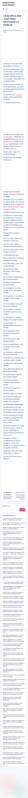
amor (20, 146)
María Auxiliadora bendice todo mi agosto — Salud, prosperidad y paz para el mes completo (13, 533)
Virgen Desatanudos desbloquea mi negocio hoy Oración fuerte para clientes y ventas (13, 597)
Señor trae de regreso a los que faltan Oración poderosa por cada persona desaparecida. (12, 699)
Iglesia (5, 141)
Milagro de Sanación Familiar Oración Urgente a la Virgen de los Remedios (14, 680)
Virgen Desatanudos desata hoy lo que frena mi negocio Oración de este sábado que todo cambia (14, 716)
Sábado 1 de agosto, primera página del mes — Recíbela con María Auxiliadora (14, 528)
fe (4, 137)
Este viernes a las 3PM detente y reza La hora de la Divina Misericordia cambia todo (14, 758)
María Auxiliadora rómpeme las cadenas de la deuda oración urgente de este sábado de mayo (14, 722)
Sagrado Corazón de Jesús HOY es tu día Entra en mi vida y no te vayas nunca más (12, 611)
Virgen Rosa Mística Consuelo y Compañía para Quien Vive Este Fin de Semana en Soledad (13, 558)
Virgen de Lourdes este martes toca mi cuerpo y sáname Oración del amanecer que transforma (13, 625)
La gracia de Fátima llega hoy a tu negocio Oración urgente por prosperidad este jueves (14, 727)
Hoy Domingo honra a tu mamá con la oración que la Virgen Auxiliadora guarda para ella (14, 753)
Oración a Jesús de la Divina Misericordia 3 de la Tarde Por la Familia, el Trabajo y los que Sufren (14, 631)
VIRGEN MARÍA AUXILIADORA (8, 4)
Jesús (22, 207)
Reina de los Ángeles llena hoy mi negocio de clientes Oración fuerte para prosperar (13, 606)
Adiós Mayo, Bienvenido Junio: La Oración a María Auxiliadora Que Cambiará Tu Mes (13, 636)
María (8, 209)
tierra (14, 204)
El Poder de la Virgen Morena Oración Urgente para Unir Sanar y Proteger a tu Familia (14, 684)
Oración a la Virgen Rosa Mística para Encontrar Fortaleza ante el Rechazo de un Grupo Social (13, 544)
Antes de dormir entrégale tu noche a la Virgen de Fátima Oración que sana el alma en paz (14, 763)
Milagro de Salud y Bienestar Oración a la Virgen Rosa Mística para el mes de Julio (13, 572)
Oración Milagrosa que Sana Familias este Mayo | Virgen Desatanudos (13, 649)
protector (18, 94)
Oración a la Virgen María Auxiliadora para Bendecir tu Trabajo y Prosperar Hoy (13, 519)
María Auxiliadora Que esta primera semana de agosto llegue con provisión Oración (14, 523)
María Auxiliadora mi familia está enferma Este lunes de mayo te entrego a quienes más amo (14, 748)
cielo (15, 149)
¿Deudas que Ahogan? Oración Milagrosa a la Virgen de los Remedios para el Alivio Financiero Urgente (14, 588)
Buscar (5, 506)
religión (10, 137)
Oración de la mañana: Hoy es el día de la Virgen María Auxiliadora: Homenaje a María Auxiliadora (13, 671)
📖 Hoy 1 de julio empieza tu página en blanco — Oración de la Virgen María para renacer (13, 582)
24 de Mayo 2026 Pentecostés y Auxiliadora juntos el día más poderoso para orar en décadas (13, 665)
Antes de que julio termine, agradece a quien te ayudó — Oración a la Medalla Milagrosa (13, 538)
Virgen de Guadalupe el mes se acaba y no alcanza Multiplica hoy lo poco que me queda (13, 640)
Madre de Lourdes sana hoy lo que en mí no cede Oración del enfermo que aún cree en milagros (13, 654)
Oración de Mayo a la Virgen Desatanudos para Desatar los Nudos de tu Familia (13, 644)
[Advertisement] (14, 48)
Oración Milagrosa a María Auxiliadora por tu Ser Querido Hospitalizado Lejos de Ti (13, 615)
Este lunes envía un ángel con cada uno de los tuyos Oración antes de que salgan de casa (14, 659)
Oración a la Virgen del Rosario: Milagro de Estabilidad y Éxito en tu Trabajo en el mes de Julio (14, 578)
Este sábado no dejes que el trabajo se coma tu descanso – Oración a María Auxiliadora (13, 553)
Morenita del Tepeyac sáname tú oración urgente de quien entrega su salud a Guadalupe (13, 704)
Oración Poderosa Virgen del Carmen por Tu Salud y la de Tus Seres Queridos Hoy (13, 593)
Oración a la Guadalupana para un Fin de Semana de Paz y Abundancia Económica (13, 563)
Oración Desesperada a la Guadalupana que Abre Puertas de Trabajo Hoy (13, 619)
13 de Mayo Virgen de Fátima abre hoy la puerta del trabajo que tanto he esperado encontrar (13, 732)
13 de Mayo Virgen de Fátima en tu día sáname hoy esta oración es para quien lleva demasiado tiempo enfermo (14, 738)
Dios (16, 139)
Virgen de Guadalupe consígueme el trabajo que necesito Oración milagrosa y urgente (13, 602)
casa (10, 160)
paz (11, 141)
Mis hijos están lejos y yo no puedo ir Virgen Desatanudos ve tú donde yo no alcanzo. (13, 693)
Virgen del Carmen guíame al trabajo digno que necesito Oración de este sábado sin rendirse (13, 710)
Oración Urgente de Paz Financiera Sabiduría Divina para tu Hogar (14, 675)
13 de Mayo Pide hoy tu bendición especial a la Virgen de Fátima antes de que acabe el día (14, 743)
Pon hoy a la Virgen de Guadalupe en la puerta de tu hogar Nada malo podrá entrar (14, 689)
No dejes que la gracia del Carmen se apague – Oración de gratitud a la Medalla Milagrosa (14, 548)
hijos (4, 144)
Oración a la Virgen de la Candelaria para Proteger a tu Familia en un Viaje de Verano (13, 568)
